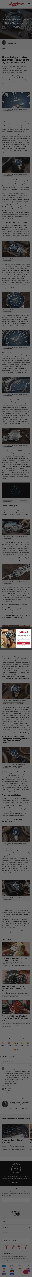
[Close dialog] (30, 629)
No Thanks (23, 645)
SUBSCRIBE (23, 643)
